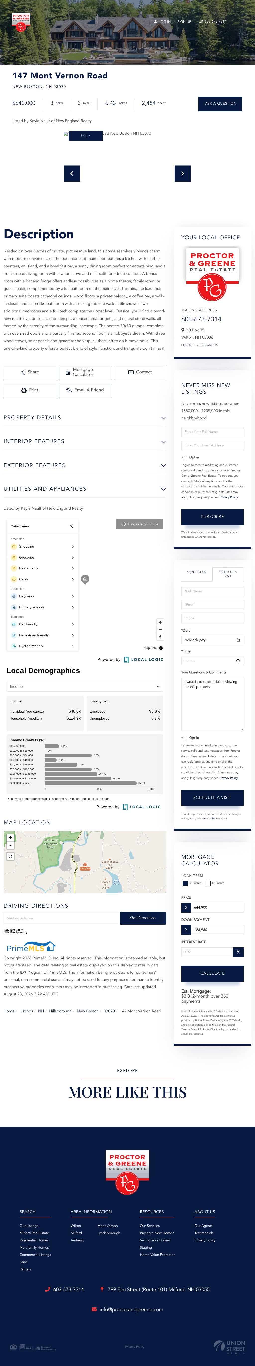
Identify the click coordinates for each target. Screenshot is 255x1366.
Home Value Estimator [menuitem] (157, 1255)
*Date (185, 631)
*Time (186, 651)
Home (9, 1011)
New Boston (88, 1011)
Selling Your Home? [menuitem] (155, 1240)
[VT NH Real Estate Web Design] (229, 1347)
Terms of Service (211, 819)
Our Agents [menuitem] (203, 1226)
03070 (109, 1011)
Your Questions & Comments (203, 672)
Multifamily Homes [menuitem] (34, 1248)
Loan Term (192, 876)
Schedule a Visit (228, 574)
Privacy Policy (229, 497)
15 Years (218, 883)
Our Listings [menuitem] (29, 1226)
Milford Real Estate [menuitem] (34, 1233)
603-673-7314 (215, 22)
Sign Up (184, 22)
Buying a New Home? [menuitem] (157, 1233)
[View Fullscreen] (10, 856)
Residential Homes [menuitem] (34, 1240)
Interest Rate (193, 942)
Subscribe (212, 517)
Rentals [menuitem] (25, 1269)
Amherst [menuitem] (77, 1240)
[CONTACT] (220, 104)
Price (186, 898)
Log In (164, 22)
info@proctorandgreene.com (131, 1309)
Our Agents (209, 345)
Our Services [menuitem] (150, 1226)
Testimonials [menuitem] (203, 1233)
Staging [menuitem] (146, 1248)
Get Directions (143, 918)
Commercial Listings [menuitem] (35, 1255)
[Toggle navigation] (240, 22)
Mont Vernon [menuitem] (107, 1226)
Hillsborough (60, 1011)
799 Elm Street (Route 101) (158, 1289)
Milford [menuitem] (76, 1233)
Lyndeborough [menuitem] (108, 1233)
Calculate (212, 974)
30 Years (195, 883)
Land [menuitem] (23, 1262)
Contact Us (189, 345)
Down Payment (195, 920)
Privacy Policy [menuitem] (204, 1240)
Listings (26, 1011)
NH (41, 1011)
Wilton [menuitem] (76, 1226)
